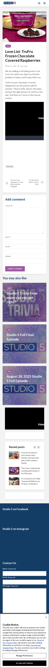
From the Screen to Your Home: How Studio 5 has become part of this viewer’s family (30, 457)
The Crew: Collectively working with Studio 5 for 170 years (30, 471)
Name (8, 237)
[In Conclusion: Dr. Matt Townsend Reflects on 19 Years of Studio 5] (14, 481)
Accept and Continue (24, 663)
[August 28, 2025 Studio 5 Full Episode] (24, 385)
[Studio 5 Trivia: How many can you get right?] (24, 302)
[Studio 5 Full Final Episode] (24, 343)
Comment (8, 206)
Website (8, 256)
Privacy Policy (12, 643)
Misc (8, 46)
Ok (46, 617)
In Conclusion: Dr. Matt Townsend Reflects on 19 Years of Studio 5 (30, 481)
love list (10, 166)
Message (10, 586)
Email (7, 246)
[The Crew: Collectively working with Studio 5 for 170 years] (14, 470)
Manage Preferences (24, 656)
